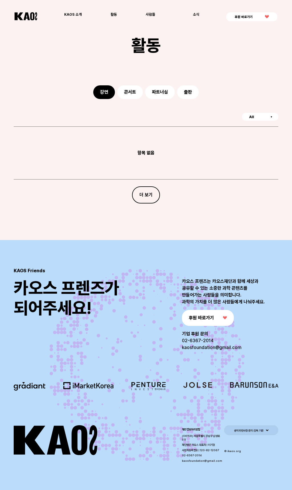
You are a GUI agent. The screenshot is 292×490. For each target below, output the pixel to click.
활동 (114, 14)
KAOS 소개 (73, 14)
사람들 (150, 14)
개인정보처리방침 (191, 429)
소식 (196, 14)
